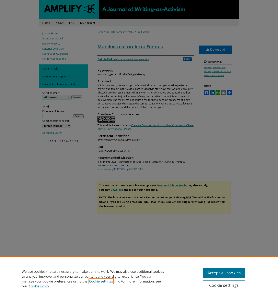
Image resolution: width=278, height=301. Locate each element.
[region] (139, 278)
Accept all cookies (224, 273)
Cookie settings (101, 281)
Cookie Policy (39, 286)
